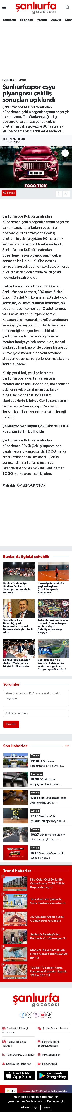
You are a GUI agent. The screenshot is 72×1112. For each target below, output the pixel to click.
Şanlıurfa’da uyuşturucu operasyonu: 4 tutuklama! (47, 819)
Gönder (11, 724)
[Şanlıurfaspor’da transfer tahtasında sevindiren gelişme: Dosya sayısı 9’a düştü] (53, 648)
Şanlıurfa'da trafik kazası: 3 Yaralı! (47, 856)
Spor (22, 80)
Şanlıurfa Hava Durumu (56, 1028)
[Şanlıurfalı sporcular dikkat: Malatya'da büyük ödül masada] (19, 648)
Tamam (46, 1107)
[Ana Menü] (4, 7)
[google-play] (52, 1076)
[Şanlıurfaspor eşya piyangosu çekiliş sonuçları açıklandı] (36, 167)
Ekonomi (26, 20)
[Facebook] (23, 1015)
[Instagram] (36, 1015)
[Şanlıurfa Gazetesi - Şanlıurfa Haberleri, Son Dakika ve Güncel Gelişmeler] (36, 7)
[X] (29, 1015)
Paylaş (11, 192)
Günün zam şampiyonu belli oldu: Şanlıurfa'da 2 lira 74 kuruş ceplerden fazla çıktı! (48, 782)
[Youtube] (43, 1015)
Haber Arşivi (49, 1064)
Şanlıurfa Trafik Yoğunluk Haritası (49, 1043)
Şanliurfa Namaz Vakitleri (14, 1043)
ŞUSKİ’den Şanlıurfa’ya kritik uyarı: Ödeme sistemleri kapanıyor (49, 763)
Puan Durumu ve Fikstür (20, 1054)
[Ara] (68, 7)
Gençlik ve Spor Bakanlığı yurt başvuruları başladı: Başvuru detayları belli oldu (18, 626)
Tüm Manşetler (51, 1054)
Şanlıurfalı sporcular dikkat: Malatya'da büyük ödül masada (16, 663)
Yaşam (42, 20)
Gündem (9, 20)
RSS (12, 1091)
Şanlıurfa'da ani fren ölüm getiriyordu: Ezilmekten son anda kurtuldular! (48, 800)
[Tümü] (67, 746)
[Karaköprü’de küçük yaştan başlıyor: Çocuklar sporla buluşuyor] (53, 571)
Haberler (8, 80)
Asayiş (56, 20)
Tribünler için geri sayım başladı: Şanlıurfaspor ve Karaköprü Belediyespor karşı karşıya (53, 626)
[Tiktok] (49, 1015)
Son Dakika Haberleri (18, 1064)
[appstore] (19, 1076)
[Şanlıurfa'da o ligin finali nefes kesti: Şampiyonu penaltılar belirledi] (19, 571)
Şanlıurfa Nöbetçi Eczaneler (15, 1030)
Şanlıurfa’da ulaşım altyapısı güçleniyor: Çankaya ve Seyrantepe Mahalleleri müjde (47, 837)
